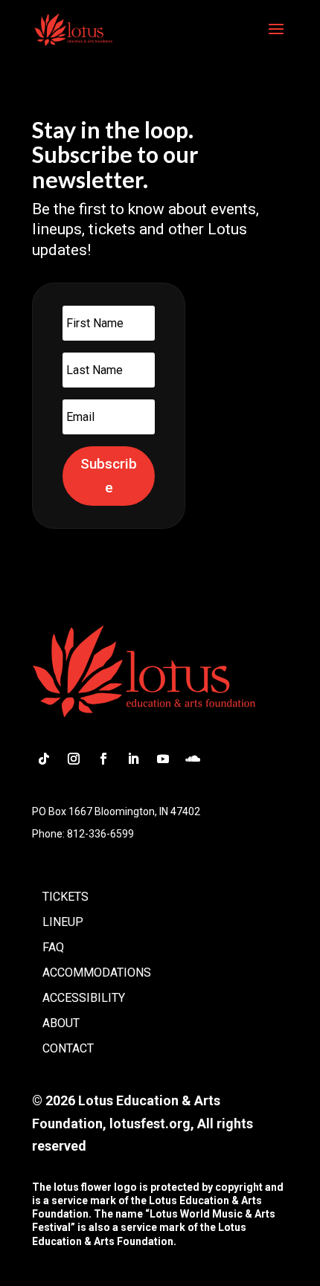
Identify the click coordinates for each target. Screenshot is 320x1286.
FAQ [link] (53, 947)
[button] (276, 39)
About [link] (61, 1023)
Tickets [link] (65, 897)
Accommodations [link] (96, 972)
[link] (73, 28)
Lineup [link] (62, 922)
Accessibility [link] (83, 998)
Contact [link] (68, 1048)
